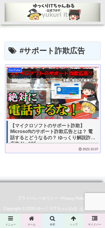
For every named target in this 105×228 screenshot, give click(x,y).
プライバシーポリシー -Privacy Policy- (53, 198)
